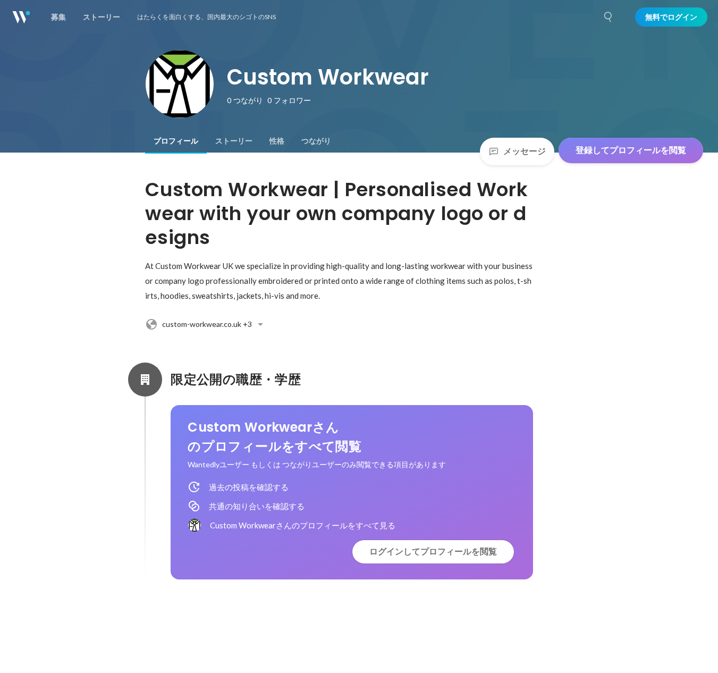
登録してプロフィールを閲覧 (631, 150)
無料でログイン (671, 17)
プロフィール (176, 141)
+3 (207, 324)
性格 (276, 141)
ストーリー (233, 141)
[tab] (176, 141)
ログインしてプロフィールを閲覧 (433, 551)
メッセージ (524, 151)
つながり (316, 141)
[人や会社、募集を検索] (608, 17)
